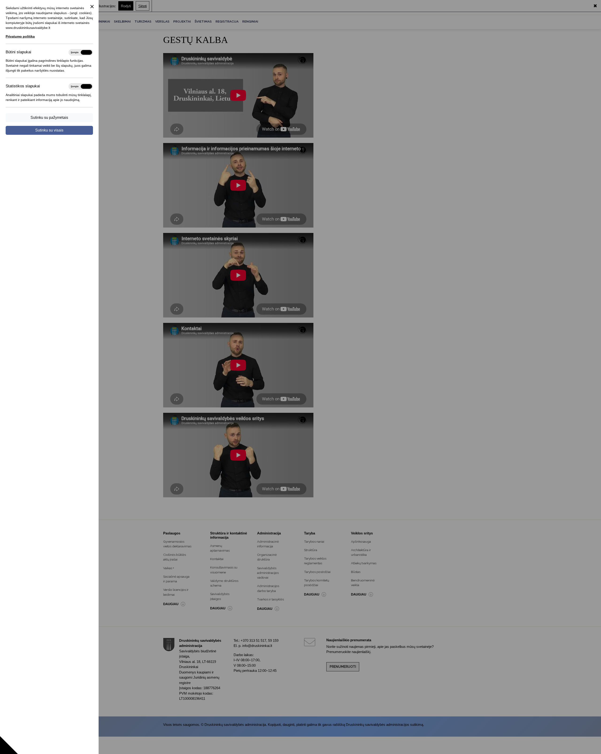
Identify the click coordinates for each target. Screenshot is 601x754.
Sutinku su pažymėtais (49, 118)
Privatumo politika (20, 36)
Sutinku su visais (49, 130)
